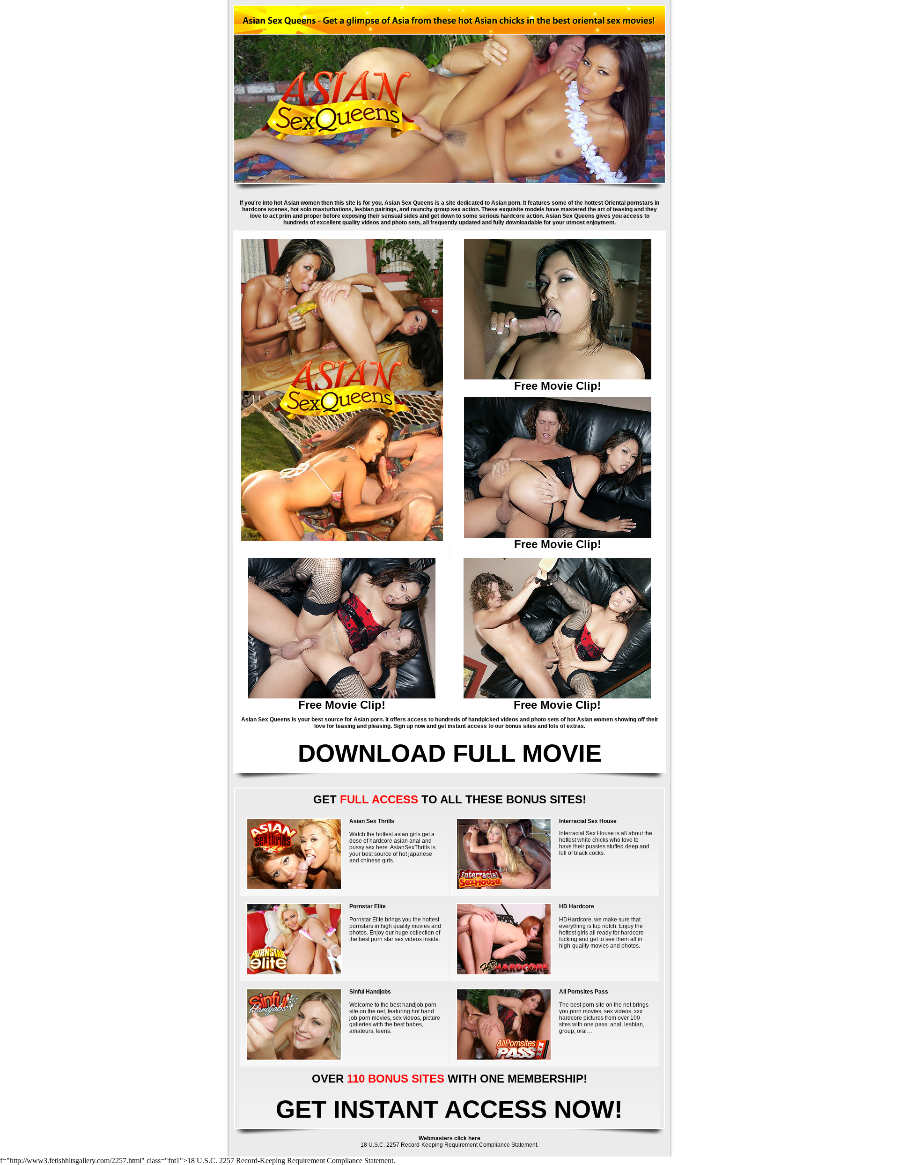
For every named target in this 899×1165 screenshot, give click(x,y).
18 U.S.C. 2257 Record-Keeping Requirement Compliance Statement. (449, 1145)
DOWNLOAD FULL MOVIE (450, 753)
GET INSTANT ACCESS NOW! (449, 1109)
